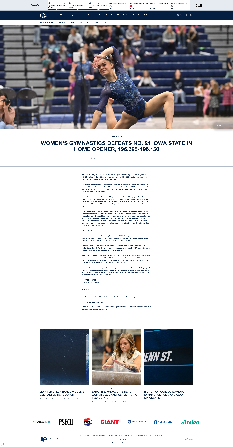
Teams (54, 15)
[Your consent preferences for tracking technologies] (3, 444)
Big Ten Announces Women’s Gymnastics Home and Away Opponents (164, 395)
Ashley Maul (86, 260)
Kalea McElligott (100, 216)
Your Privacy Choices (140, 435)
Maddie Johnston (135, 238)
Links (57, 9)
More (105, 22)
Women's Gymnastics (46, 388)
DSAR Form (128, 435)
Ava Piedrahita (95, 211)
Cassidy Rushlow (98, 248)
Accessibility (122, 439)
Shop (71, 15)
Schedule (62, 22)
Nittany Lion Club (123, 15)
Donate (97, 23)
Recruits (98, 15)
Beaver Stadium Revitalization (143, 15)
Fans (89, 15)
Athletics (80, 15)
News (88, 22)
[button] (191, 5)
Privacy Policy (84, 435)
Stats (80, 22)
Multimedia (109, 15)
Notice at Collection (156, 435)
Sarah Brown (86, 199)
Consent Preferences (98, 435)
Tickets (62, 15)
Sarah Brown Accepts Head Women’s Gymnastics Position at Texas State (115, 395)
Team (71, 22)
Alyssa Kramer (120, 272)
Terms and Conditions (115, 435)
